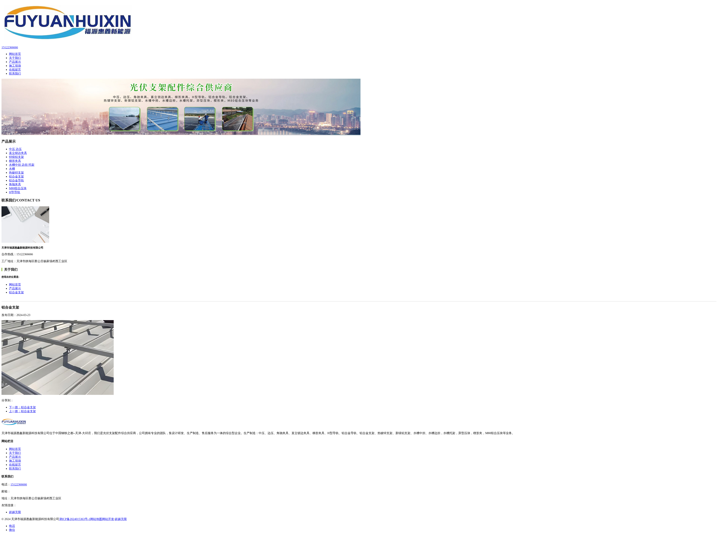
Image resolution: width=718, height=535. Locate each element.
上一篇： (22, 411)
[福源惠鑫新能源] (359, 23)
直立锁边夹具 (18, 153)
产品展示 (15, 288)
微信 (12, 529)
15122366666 (18, 484)
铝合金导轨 (16, 180)
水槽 (12, 168)
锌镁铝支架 (16, 156)
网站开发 (108, 519)
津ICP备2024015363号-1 (74, 519)
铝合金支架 (16, 176)
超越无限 (15, 512)
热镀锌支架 (16, 172)
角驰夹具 (15, 184)
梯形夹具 (15, 160)
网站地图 (96, 519)
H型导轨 (14, 192)
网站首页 (15, 284)
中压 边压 (15, 149)
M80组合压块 (18, 188)
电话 (12, 526)
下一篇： (22, 407)
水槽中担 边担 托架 (21, 164)
